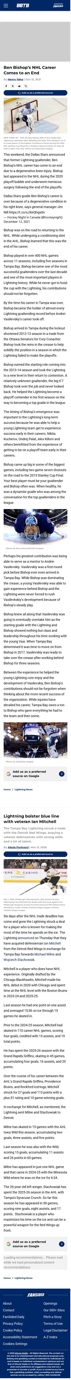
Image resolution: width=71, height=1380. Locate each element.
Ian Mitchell (52, 943)
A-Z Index (50, 1337)
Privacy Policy (13, 1323)
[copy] (25, 86)
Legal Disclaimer (56, 1330)
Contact (8, 1310)
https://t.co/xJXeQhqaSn (27, 212)
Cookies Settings (15, 1344)
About (7, 1303)
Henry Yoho (15, 79)
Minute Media (21, 1353)
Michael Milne (44, 954)
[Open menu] (6, 5)
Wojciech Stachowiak (19, 960)
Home (7, 789)
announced (26, 938)
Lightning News (23, 789)
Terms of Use (53, 1323)
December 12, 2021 (17, 222)
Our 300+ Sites (54, 1310)
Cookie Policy (12, 1330)
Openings (50, 1303)
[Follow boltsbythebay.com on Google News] (61, 774)
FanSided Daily (13, 1317)
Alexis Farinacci (18, 847)
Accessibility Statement (20, 1337)
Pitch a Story (53, 1317)
